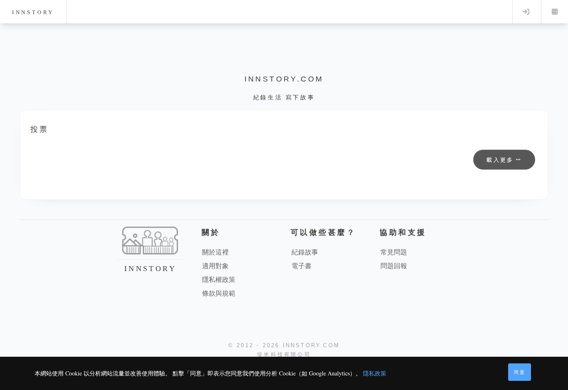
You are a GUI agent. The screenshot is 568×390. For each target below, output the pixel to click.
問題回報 (393, 265)
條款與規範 (218, 293)
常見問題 (393, 251)
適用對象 (215, 265)
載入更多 (501, 159)
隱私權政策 (218, 279)
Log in (526, 11)
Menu (554, 11)
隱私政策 (374, 373)
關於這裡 (215, 251)
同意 (520, 371)
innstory (33, 12)
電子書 (301, 265)
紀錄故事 (304, 251)
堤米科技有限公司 (284, 354)
